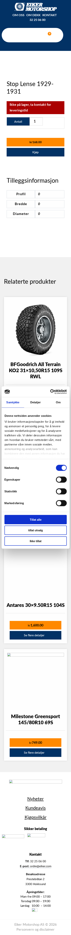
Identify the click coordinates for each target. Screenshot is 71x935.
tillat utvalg (35, 530)
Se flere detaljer (34, 635)
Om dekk (33, 15)
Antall (18, 121)
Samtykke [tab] (12, 402)
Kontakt (49, 15)
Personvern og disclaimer (35, 929)
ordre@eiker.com (35, 866)
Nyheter (35, 799)
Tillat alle (35, 519)
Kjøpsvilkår (36, 817)
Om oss (18, 15)
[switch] (61, 479)
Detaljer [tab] (35, 402)
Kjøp (35, 152)
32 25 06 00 (37, 19)
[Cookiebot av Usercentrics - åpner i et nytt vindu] (50, 391)
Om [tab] (58, 402)
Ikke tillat (35, 541)
